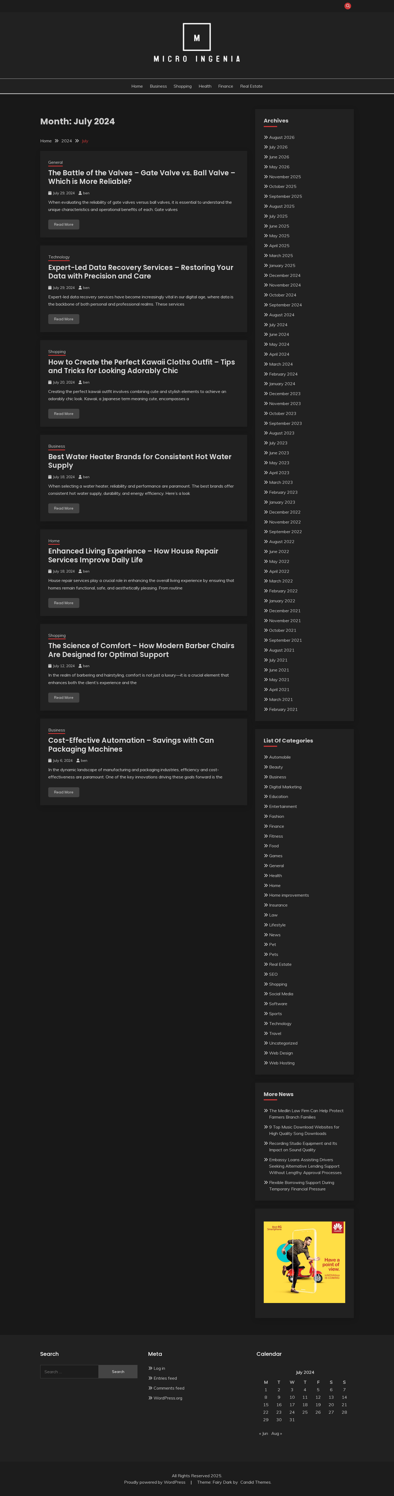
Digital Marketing (285, 786)
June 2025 (279, 226)
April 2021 (279, 689)
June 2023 (279, 452)
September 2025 (285, 196)
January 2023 (282, 502)
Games (276, 855)
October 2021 (282, 630)
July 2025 (278, 216)
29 (266, 1419)
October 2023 (282, 413)
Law (273, 915)
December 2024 (285, 275)
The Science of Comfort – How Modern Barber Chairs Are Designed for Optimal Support (141, 650)
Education (278, 796)
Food (274, 845)
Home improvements (289, 895)
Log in (159, 1368)
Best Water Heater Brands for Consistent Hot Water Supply (140, 461)
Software (278, 1003)
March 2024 (281, 364)
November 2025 (285, 176)
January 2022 (282, 600)
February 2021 (283, 709)
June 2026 (279, 156)
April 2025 (279, 245)
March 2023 (281, 482)
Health (205, 86)
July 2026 (278, 147)
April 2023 (279, 472)
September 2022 (285, 531)
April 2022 (279, 571)
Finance (225, 86)
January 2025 (282, 265)
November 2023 (285, 403)
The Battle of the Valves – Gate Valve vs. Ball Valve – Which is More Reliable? (141, 177)
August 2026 (282, 137)
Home (137, 86)
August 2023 (282, 433)
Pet (272, 944)
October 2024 (282, 295)
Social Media (281, 993)
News (275, 934)
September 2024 (285, 304)
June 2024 (279, 334)
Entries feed (165, 1378)
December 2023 (285, 393)
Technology (59, 256)
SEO (273, 974)
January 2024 (282, 383)
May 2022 (279, 561)
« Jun (263, 1433)
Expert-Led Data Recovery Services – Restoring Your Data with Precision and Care (140, 272)
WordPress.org (168, 1398)
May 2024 (279, 344)
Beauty (276, 767)
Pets (273, 954)
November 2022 (285, 522)
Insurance (278, 905)
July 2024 (278, 324)
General (55, 162)
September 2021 (285, 640)
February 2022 (283, 590)
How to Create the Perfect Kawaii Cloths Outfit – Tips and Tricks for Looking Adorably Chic (141, 366)
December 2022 (285, 512)
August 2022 (282, 541)
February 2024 (283, 374)
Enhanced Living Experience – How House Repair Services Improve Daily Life (133, 555)
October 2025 (282, 186)
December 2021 (285, 610)
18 (305, 1404)
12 (318, 1397)
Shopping (183, 86)
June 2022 (279, 551)
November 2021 (285, 620)
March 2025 (281, 255)
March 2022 (281, 581)
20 (331, 1404)
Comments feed (169, 1388)
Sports (275, 1013)
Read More (63, 224)
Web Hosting (282, 1063)
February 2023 (283, 492)
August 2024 (282, 314)
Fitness (276, 836)
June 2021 (279, 670)
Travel (275, 1033)
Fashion (276, 816)
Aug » (276, 1433)
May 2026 (279, 166)
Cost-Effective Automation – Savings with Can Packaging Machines (131, 745)
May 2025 (279, 235)
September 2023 (285, 423)
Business (158, 86)
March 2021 (281, 699)
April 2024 (279, 354)
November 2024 (285, 285)
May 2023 (279, 462)
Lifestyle (277, 924)
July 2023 (278, 443)
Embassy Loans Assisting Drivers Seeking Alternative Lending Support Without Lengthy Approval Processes (305, 1166)
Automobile (280, 757)
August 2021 (282, 650)
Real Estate (251, 86)
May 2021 (279, 679)
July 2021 (278, 660)
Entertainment (283, 806)
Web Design (281, 1053)
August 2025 (282, 206)
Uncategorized (283, 1043)
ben (86, 193)
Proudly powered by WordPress (155, 1482)
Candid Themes (255, 1482)
